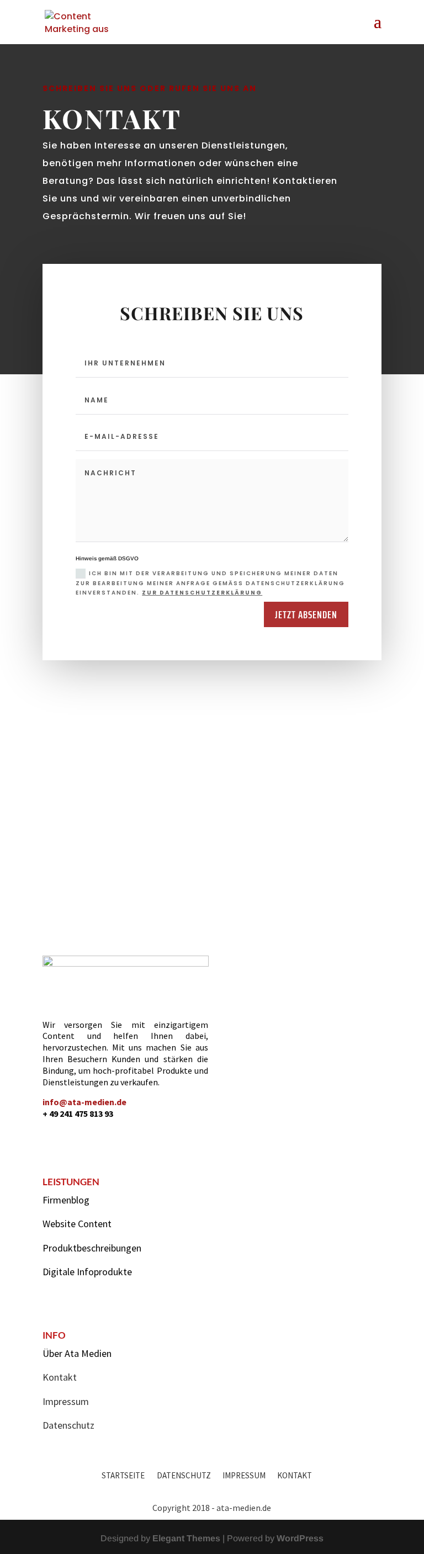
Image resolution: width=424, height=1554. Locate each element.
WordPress (300, 1538)
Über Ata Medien (77, 1353)
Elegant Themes (186, 1538)
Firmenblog (66, 1200)
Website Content (77, 1223)
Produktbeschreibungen (92, 1248)
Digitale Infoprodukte (87, 1271)
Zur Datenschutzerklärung (202, 592)
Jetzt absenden (306, 614)
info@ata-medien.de (84, 1101)
